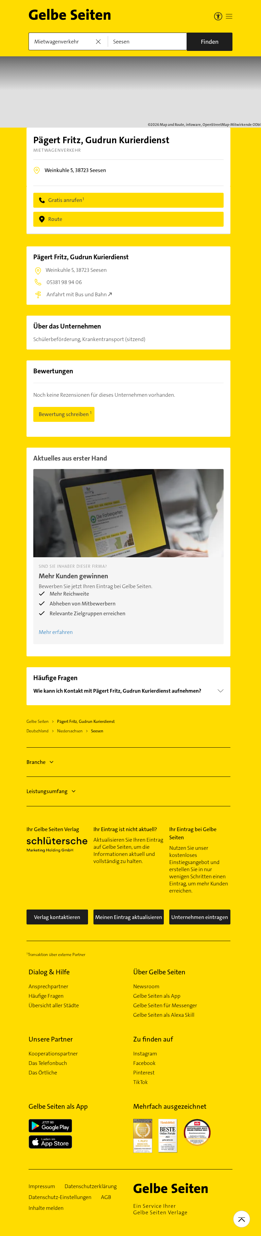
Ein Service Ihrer (160, 1209)
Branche (36, 762)
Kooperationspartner (53, 1053)
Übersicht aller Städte (54, 1005)
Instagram (145, 1053)
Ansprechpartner (48, 986)
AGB (106, 1197)
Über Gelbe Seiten (159, 972)
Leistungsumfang (47, 791)
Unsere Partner (51, 1039)
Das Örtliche (43, 1072)
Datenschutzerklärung (91, 1186)
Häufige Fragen (46, 996)
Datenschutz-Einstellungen (60, 1197)
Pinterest (144, 1072)
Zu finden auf (153, 1039)
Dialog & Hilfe (49, 972)
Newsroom (146, 986)
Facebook (144, 1063)
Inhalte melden (46, 1208)
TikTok (140, 1082)
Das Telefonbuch (48, 1063)
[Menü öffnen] (229, 16)
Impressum (42, 1186)
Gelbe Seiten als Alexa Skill (163, 1015)
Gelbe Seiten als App (156, 996)
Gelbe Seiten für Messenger (165, 1005)
